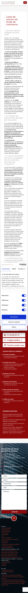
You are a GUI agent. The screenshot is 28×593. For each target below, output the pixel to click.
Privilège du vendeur (8, 399)
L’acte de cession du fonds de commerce (14, 364)
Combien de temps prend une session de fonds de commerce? (13, 424)
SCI (3, 536)
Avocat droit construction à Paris (9, 552)
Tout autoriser (14, 317)
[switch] (24, 300)
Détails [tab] (14, 268)
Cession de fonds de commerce (10, 539)
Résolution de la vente (9, 373)
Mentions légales (6, 562)
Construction (5, 533)
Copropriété (5, 534)
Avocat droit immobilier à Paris (9, 550)
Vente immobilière (6, 538)
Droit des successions (7, 546)
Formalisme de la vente (9, 362)
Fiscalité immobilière (7, 547)
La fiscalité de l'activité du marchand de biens (14, 581)
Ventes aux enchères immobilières (11, 544)
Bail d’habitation (6, 531)
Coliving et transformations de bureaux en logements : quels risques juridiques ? (14, 431)
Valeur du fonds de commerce (11, 389)
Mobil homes (5, 541)
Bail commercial (6, 529)
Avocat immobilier (6, 528)
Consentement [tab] (6, 268)
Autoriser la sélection (14, 322)
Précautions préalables (9, 354)
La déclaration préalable (10, 369)
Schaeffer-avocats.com (8, 572)
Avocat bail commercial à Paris (9, 555)
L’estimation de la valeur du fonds (12, 394)
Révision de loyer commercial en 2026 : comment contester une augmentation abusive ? (13, 416)
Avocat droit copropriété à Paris (9, 554)
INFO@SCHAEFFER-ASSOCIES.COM (13, 466)
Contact (4, 565)
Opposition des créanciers (10, 381)
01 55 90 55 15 (7, 462)
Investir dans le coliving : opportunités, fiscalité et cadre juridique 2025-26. (13, 428)
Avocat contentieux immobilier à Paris (11, 557)
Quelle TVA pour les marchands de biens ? (13, 580)
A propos (4, 563)
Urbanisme (5, 542)
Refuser (14, 327)
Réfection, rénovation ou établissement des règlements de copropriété (14, 420)
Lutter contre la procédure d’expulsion (12, 575)
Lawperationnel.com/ (7, 570)
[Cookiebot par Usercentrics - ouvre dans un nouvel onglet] (19, 265)
